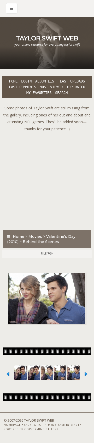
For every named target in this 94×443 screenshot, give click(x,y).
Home (13, 81)
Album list (45, 81)
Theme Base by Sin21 (62, 425)
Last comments (22, 87)
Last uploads (72, 81)
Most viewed (51, 87)
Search (61, 93)
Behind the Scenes (41, 241)
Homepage (12, 425)
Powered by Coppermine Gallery (31, 429)
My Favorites (38, 93)
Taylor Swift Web (47, 38)
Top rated (75, 87)
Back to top (34, 425)
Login (26, 81)
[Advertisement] (47, 179)
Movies (35, 236)
